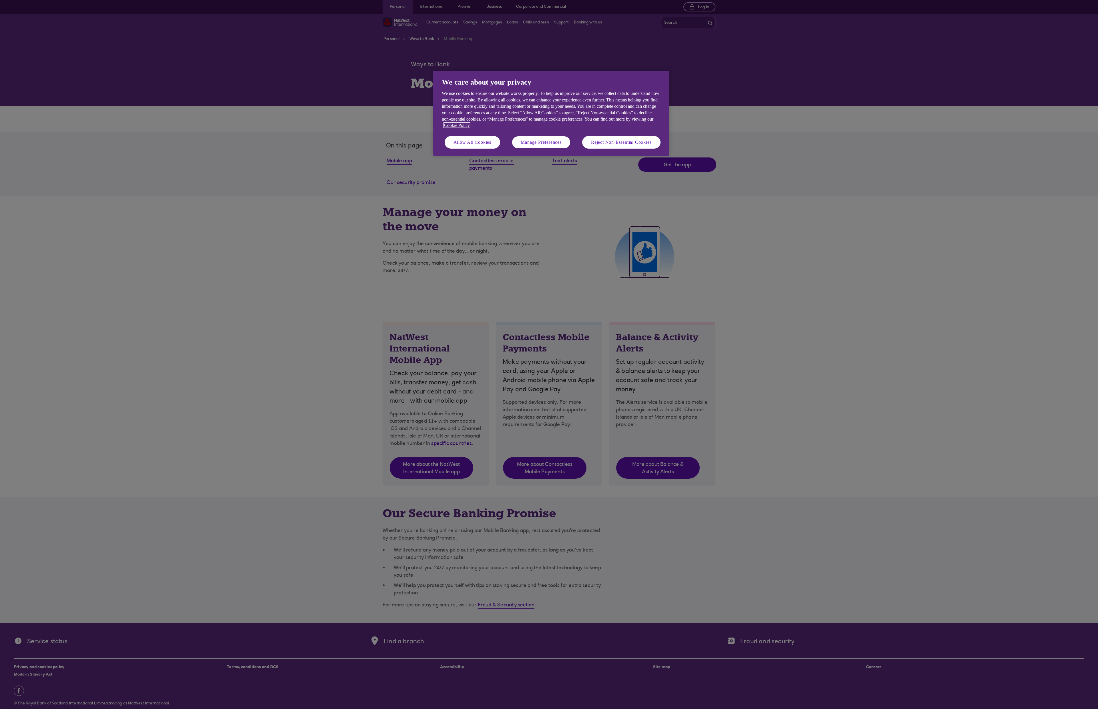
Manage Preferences (541, 142)
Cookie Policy (457, 125)
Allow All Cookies (472, 142)
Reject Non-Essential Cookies (621, 142)
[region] (551, 113)
